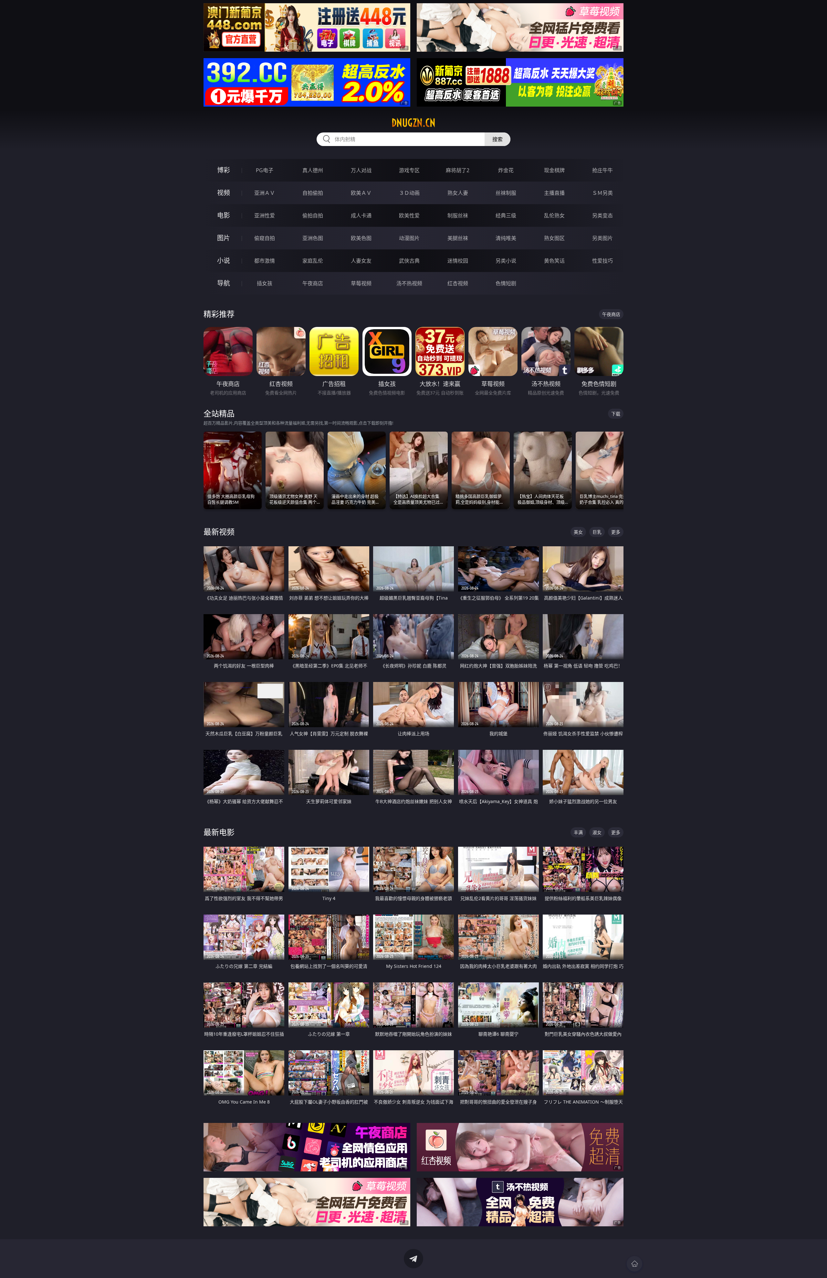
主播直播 (554, 192)
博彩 (223, 170)
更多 (615, 532)
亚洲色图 (312, 238)
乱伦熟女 (554, 215)
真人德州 (312, 170)
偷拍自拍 (312, 215)
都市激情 (264, 260)
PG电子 (264, 170)
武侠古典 (409, 260)
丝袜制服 (506, 192)
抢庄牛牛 (602, 170)
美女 (578, 532)
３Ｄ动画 (409, 192)
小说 (223, 260)
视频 (223, 192)
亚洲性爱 (264, 215)
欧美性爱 (409, 215)
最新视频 (219, 531)
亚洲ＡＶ (264, 192)
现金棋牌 (554, 170)
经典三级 (506, 215)
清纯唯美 (506, 238)
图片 (223, 238)
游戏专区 (409, 170)
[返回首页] (634, 1264)
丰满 (578, 832)
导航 (223, 283)
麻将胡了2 (457, 170)
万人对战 (361, 170)
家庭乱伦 (312, 260)
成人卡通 (361, 215)
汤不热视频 (409, 283)
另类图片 (602, 238)
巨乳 (597, 532)
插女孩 (264, 283)
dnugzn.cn (413, 122)
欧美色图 (361, 238)
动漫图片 (409, 238)
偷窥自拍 (264, 238)
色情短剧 (506, 283)
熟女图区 (554, 238)
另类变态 (602, 215)
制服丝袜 (457, 215)
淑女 (597, 832)
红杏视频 (457, 283)
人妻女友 (361, 260)
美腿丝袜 (457, 238)
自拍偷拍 (312, 192)
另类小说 (506, 260)
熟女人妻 (457, 192)
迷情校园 (457, 260)
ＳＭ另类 (602, 192)
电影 (223, 215)
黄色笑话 (554, 260)
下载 (615, 414)
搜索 (497, 139)
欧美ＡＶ (361, 192)
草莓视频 (361, 283)
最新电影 (219, 832)
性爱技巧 (602, 260)
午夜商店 (312, 283)
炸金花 (506, 170)
